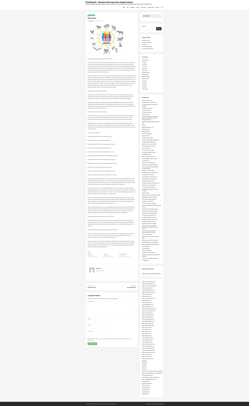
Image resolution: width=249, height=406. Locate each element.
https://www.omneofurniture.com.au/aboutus (152, 371)
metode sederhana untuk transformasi (151, 183)
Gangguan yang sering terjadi (148, 142)
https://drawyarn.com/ (147, 342)
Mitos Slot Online (146, 385)
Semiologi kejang (146, 246)
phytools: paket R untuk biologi (149, 223)
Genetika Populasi (123, 254)
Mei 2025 (144, 84)
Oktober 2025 (145, 74)
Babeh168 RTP (145, 394)
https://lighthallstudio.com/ (148, 321)
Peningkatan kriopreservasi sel (149, 215)
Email (89, 325)
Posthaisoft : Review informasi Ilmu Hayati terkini (109, 2)
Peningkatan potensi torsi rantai (149, 217)
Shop (157, 7)
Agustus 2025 (145, 78)
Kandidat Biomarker (146, 154)
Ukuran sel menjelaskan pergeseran (150, 258)
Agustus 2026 (145, 60)
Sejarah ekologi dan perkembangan (150, 242)
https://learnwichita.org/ (147, 323)
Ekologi (143, 125)
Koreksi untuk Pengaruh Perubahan (150, 164)
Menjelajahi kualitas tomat (148, 181)
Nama (89, 319)
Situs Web (90, 331)
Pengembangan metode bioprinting (150, 209)
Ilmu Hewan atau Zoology (148, 150)
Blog (124, 7)
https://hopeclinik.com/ (147, 375)
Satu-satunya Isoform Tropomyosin (150, 240)
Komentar (91, 301)
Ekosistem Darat (145, 40)
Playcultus (144, 367)
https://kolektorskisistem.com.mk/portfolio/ (152, 373)
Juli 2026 (144, 62)
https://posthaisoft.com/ (147, 306)
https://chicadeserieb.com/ (148, 346)
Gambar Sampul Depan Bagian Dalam (150, 140)
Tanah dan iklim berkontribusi (148, 252)
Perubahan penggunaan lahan (149, 221)
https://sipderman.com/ (147, 294)
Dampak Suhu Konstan (147, 108)
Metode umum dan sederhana (149, 185)
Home (137, 7)
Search (143, 26)
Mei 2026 (144, 66)
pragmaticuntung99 (146, 383)
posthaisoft (91, 21)
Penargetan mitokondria (147, 201)
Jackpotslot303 (145, 381)
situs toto (144, 369)
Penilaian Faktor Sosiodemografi (149, 213)
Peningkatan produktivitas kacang (150, 219)
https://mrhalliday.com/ (147, 312)
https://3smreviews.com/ (148, 358)
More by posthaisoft (100, 270)
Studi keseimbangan (146, 250)
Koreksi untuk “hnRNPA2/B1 (148, 162)
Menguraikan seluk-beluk (148, 174)
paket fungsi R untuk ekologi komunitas (151, 195)
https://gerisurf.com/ (147, 331)
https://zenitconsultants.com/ (149, 281)
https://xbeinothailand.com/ (148, 283)
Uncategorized (145, 260)
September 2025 (146, 76)
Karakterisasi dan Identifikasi (148, 156)
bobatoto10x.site (146, 391)
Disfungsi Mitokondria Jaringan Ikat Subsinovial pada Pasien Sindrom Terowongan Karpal (150, 118)
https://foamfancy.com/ (147, 337)
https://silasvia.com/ (146, 296)
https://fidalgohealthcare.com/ (149, 379)
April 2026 (144, 68)
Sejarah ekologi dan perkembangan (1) (151, 244)
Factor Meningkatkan (147, 133)
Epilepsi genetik (145, 129)
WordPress (153, 404)
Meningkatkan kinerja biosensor (149, 178)
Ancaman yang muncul (147, 100)
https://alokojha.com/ (147, 354)
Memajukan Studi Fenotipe (148, 170)
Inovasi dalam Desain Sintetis (148, 152)
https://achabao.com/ (147, 356)
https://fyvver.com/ (146, 333)
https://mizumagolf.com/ (148, 315)
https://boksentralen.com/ (148, 348)
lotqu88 (144, 360)
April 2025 (144, 87)
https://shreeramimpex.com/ (148, 298)
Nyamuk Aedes (145, 193)
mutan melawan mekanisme (148, 187)
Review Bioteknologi (147, 46)
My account (143, 7)
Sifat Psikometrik (146, 248)
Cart (128, 7)
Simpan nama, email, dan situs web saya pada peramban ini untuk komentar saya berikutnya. (110, 339)
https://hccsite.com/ (147, 327)
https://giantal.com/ (146, 329)
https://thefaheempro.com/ (148, 290)
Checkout (132, 7)
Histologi (105, 254)
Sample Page (151, 7)
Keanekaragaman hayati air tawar (149, 158)
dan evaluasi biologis (146, 112)
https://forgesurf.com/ (147, 335)
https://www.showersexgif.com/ (149, 285)
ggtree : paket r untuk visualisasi (149, 144)
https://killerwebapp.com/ (148, 325)
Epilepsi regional (146, 131)
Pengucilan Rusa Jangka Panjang (149, 211)
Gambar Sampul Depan (147, 137)
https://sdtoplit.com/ (147, 300)
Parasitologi (90, 254)
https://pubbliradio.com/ (147, 304)
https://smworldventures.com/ (149, 292)
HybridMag (160, 404)
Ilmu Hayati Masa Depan (147, 48)
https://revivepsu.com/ (147, 302)
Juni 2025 (144, 82)
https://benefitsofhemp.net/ (148, 352)
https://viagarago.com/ (147, 288)
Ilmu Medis (144, 44)
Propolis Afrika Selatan (147, 234)
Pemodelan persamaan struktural (149, 197)
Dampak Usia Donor (146, 110)
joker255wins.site (146, 387)
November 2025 (146, 72)
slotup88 (144, 364)
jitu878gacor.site (146, 389)
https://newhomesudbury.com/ (149, 308)
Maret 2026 (144, 70)
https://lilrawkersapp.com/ (148, 319)
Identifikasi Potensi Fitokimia (148, 146)
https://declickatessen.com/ (148, 344)
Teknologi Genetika (146, 42)
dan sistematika (145, 114)
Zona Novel (146, 16)
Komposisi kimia (145, 160)
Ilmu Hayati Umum (91, 15)
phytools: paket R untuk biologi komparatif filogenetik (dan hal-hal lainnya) (150, 227)
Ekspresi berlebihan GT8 (147, 127)
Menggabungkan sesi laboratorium (150, 172)
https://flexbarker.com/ (147, 340)
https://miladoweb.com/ (147, 317)
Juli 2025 (144, 80)
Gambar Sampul (145, 135)
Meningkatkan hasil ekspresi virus (149, 176)
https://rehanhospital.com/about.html (150, 377)
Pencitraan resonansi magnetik (149, 203)
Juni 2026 (144, 64)
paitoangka (144, 362)
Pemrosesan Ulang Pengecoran (149, 199)
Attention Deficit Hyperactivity (149, 102)
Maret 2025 (144, 89)
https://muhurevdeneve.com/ (149, 310)
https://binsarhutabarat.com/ (148, 350)
